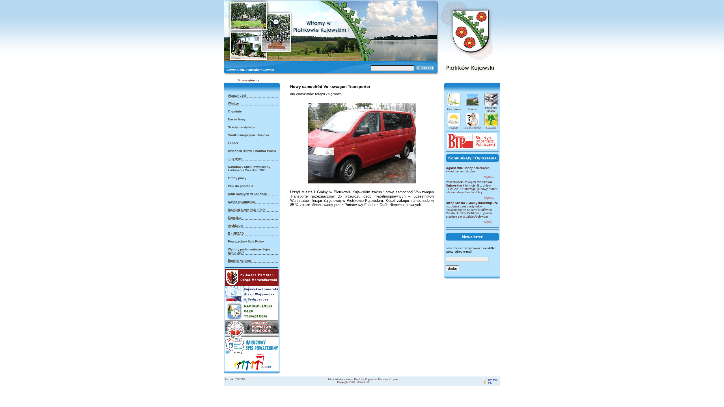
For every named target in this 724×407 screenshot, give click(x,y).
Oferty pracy (237, 178)
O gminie (235, 111)
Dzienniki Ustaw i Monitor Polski (252, 151)
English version (239, 260)
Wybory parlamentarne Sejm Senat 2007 (249, 251)
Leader (233, 143)
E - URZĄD (236, 233)
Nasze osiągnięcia (241, 202)
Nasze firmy (236, 119)
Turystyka (235, 159)
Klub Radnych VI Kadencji (247, 194)
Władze (233, 103)
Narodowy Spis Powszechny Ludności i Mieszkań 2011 (249, 168)
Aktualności (237, 95)
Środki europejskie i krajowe (249, 135)
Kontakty (235, 217)
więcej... (489, 176)
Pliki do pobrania (240, 186)
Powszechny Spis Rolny (246, 241)
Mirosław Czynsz (388, 379)
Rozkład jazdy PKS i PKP (246, 209)
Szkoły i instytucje (241, 127)
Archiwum (235, 225)
